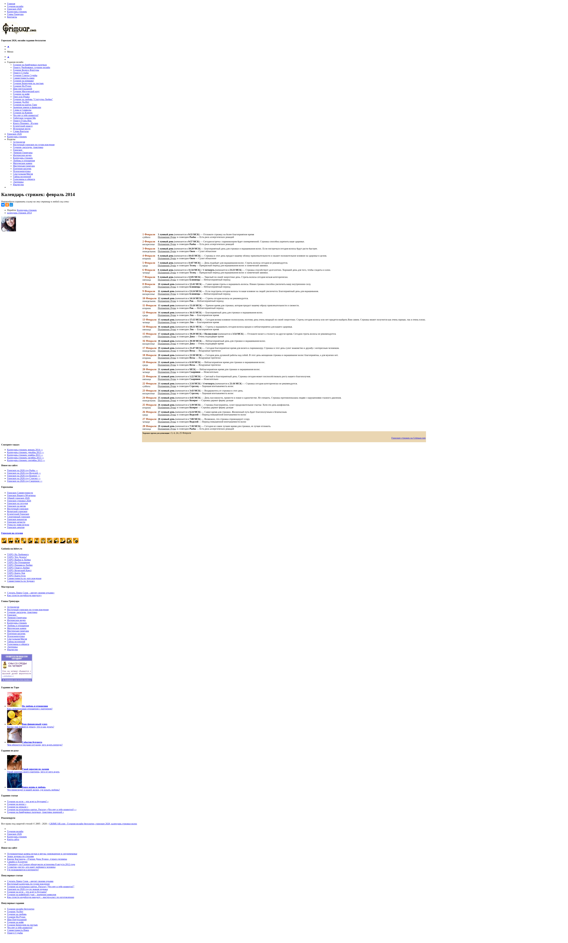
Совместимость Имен (18, 930)
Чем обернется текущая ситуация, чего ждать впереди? (35, 743)
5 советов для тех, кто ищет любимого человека (31, 867)
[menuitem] (287, 6)
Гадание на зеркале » (17, 807)
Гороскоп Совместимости (20, 492)
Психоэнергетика (22, 171)
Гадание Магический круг (26, 91)
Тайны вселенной (22, 176)
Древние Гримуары (23, 152)
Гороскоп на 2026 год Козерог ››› (23, 475)
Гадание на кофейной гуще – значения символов (31, 894)
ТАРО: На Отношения (18, 562)
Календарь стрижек (17, 11)
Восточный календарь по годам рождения (28, 884)
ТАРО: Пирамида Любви (20, 565)
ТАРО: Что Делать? (17, 557)
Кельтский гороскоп (17, 511)
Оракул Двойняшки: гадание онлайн (31, 67)
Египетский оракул (23, 126)
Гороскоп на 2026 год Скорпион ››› (24, 481)
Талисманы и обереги (24, 179)
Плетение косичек (22, 168)
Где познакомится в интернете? (23, 869)
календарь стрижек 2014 (19, 213)
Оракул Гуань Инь (22, 120)
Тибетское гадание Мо (24, 118)
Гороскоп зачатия (15, 527)
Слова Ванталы (21, 131)
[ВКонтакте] (3, 205)
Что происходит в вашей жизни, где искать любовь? (33, 788)
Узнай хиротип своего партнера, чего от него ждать (33, 770)
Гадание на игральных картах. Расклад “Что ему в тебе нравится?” (40, 886)
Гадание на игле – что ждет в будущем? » (28, 801)
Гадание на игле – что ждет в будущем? (27, 892)
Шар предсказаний (22, 88)
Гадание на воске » (16, 804)
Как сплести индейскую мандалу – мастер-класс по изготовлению (40, 897)
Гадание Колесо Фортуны (26, 70)
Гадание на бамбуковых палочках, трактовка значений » (35, 812)
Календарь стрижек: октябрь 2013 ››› (25, 457)
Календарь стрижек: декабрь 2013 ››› (25, 452)
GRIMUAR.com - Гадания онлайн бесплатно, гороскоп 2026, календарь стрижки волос (93, 823)
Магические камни (22, 163)
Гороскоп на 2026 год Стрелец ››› (24, 478)
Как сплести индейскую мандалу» (24, 595)
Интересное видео (22, 155)
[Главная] (20, 34)
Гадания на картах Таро (25, 104)
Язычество (18, 184)
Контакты (12, 17)
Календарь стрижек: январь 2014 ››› (25, 449)
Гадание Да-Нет (21, 102)
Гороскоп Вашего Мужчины (21, 495)
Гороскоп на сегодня (17, 503)
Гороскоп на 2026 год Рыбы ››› (22, 470)
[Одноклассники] (7, 205)
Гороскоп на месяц (16, 506)
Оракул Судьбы (21, 72)
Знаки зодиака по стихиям (20, 856)
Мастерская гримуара (24, 166)
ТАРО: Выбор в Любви (19, 559)
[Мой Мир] (11, 205)
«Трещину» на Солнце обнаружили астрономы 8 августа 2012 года (41, 864)
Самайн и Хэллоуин (17, 861)
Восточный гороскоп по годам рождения (33, 144)
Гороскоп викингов (17, 519)
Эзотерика (18, 182)
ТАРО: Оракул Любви (18, 567)
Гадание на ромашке (23, 80)
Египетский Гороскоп (18, 514)
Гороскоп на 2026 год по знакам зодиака (27, 889)
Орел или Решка (21, 96)
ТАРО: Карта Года (16, 575)
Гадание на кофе (21, 94)
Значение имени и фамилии (27, 107)
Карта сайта (13, 839)
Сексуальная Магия (23, 174)
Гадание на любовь (16, 914)
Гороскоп (17, 150)
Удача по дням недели (18, 524)
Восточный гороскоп (17, 508)
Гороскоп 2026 (14, 9)
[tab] (287, 14)
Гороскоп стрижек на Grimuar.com (408, 438)
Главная (11, 3)
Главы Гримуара (15, 14)
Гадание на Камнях (23, 112)
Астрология (19, 142)
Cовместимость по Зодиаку (21, 581)
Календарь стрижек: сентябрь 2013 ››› (26, 460)
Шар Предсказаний (17, 919)
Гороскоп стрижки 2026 (19, 500)
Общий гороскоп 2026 (18, 498)
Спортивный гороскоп (18, 516)
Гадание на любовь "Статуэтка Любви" (33, 99)
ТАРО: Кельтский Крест (19, 570)
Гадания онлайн (15, 6)
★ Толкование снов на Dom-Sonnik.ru (17, 680)
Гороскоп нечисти (16, 522)
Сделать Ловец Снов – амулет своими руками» (31, 592)
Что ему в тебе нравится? (25, 115)
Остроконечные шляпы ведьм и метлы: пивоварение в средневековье (42, 853)
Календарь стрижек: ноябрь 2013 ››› (25, 455)
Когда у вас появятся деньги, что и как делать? (30, 725)
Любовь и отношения (24, 160)
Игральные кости (21, 128)
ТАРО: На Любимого (18, 554)
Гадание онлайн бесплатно (20, 909)
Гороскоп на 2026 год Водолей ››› (24, 473)
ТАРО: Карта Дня (16, 573)
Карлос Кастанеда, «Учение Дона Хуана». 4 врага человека (37, 859)
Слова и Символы (22, 110)
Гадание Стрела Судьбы (25, 75)
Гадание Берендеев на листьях (28, 83)
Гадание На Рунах (22, 86)
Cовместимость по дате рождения (24, 578)
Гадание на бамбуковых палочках (30, 64)
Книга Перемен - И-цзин (25, 123)
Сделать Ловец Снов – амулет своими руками (30, 881)
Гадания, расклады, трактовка (28, 147)
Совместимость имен (23, 78)
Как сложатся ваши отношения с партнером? (30, 707)
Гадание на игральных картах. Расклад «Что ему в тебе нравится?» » (41, 809)
